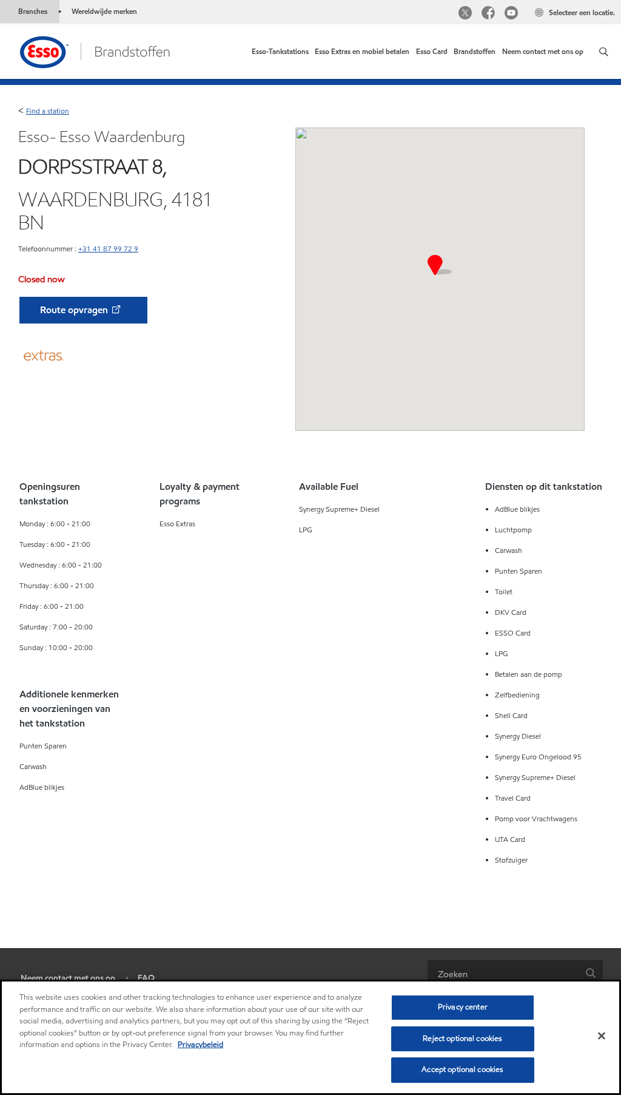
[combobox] (515, 974)
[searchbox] (503, 974)
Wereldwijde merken (104, 11)
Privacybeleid (200, 1044)
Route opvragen (75, 309)
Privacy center (463, 1007)
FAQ (146, 978)
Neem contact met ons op (68, 978)
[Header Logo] (94, 50)
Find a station (47, 111)
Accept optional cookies (462, 1069)
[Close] (601, 1036)
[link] (280, 51)
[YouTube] (511, 14)
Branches (32, 11)
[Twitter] (465, 14)
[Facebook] (488, 14)
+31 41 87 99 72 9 (108, 248)
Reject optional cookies (462, 1038)
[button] (603, 51)
